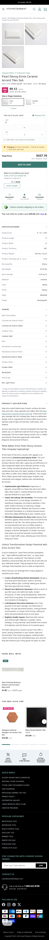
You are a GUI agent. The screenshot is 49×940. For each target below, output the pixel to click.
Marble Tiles (7, 836)
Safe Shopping (8, 789)
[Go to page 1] (6, 744)
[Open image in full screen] (13, 34)
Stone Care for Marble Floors (15, 785)
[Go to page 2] (15, 744)
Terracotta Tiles (9, 848)
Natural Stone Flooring (13, 781)
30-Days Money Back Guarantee (16, 777)
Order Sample (12, 186)
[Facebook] (3, 904)
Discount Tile (8, 832)
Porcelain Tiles (9, 844)
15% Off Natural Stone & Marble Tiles (19, 18)
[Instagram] (8, 904)
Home (4, 18)
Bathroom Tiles (9, 825)
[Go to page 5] (43, 744)
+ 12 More (13, 108)
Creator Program (10, 808)
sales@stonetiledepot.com (12, 879)
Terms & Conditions (24, 932)
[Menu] (3, 9)
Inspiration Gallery (11, 800)
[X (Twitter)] (19, 904)
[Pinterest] (14, 904)
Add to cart (24, 164)
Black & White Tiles (10, 829)
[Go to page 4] (34, 744)
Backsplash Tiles (9, 821)
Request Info (40, 115)
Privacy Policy (8, 796)
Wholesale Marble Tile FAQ (14, 793)
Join (41, 865)
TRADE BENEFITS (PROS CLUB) (14, 804)
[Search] (34, 9)
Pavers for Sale (9, 840)
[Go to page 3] (24, 744)
